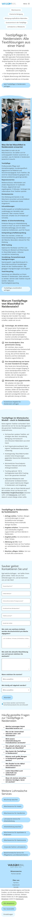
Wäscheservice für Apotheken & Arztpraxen (15, 833)
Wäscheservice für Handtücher (14, 813)
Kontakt (16, 887)
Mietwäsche (13, 495)
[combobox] (16, 679)
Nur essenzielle (9, 909)
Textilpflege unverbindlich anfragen (13, 289)
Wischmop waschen (11, 800)
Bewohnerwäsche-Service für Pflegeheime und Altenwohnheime (16, 854)
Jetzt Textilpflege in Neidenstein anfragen (15, 85)
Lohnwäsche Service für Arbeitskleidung (12, 820)
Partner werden (16, 874)
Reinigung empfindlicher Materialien (16, 18)
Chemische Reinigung (16, 14)
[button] (16, 727)
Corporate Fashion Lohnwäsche (15, 847)
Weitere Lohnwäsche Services (14, 792)
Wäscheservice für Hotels (12, 806)
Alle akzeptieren (9, 903)
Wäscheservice (16, 10)
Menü (25, 4)
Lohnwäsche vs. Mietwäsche (16, 27)
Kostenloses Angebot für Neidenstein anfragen (12, 403)
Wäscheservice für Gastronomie (15, 840)
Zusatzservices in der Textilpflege (16, 22)
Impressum (19, 899)
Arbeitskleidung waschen (12, 827)
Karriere (16, 883)
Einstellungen (8, 914)
